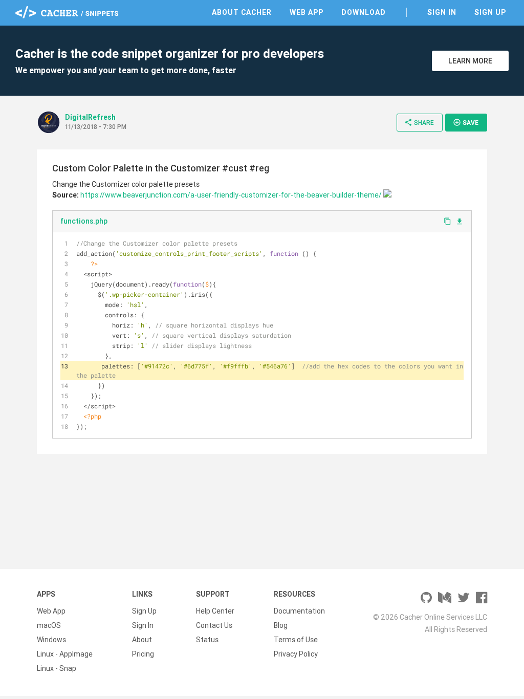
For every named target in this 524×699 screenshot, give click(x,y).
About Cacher (242, 12)
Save (465, 122)
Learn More (470, 60)
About (142, 639)
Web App (306, 12)
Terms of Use (296, 639)
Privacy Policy (296, 654)
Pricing (143, 654)
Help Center (215, 611)
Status (207, 639)
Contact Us (214, 625)
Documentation (299, 611)
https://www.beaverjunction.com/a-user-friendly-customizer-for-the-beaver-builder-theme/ (231, 195)
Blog (281, 625)
